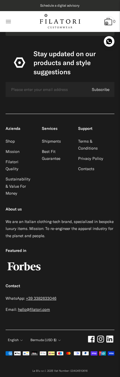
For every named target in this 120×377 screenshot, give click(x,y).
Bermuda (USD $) (43, 340)
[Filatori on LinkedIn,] (109, 341)
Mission (13, 151)
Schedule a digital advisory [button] (60, 5)
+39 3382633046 (41, 298)
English (13, 340)
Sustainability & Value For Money (18, 186)
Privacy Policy (90, 158)
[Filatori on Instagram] (100, 341)
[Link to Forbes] (24, 273)
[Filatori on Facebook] (91, 341)
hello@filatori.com (34, 309)
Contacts (86, 168)
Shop (10, 141)
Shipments (51, 141)
